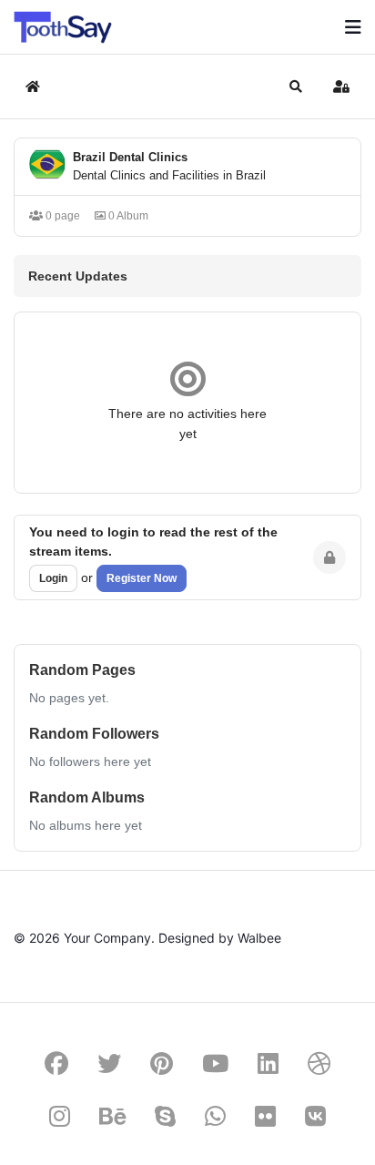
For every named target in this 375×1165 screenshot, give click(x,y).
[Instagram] (59, 1116)
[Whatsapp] (215, 1116)
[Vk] (315, 1116)
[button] (296, 86)
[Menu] (353, 27)
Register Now (141, 578)
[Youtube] (215, 1063)
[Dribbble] (319, 1063)
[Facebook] (56, 1063)
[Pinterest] (161, 1063)
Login (53, 578)
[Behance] (112, 1116)
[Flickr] (265, 1116)
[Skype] (165, 1116)
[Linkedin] (268, 1063)
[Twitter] (109, 1063)
